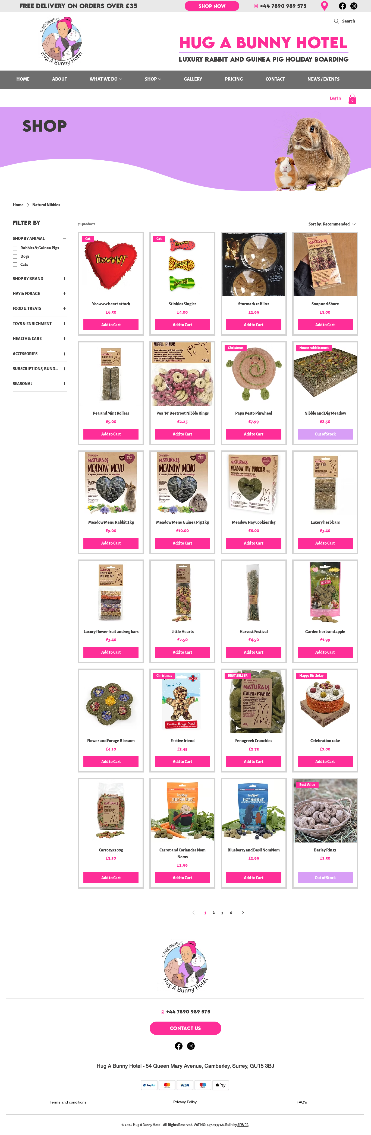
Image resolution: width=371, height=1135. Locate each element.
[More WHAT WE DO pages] (120, 79)
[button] (352, 99)
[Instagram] (353, 5)
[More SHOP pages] (159, 79)
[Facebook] (342, 5)
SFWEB (243, 1125)
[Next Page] (243, 912)
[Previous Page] (193, 912)
